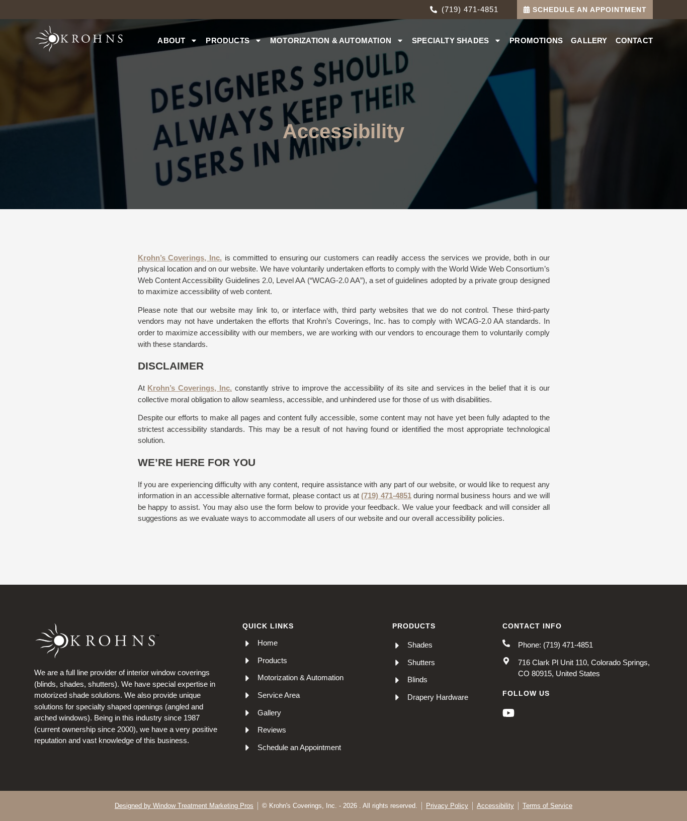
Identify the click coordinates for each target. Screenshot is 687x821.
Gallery (589, 40)
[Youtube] (508, 713)
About (171, 40)
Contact (634, 40)
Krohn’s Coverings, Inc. (180, 257)
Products (227, 40)
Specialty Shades (450, 40)
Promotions (536, 40)
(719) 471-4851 (386, 495)
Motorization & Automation (330, 40)
